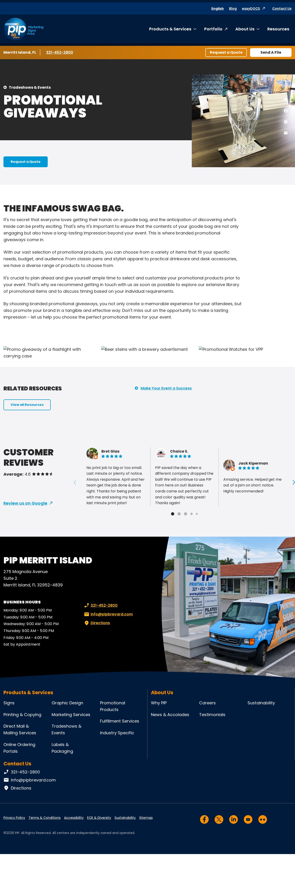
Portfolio (213, 29)
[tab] (172, 513)
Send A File (270, 52)
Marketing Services (71, 714)
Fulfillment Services (119, 721)
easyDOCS (251, 8)
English (217, 8)
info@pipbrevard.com (112, 614)
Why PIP (159, 703)
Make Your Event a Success (166, 388)
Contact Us (282, 8)
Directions (100, 623)
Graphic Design (67, 703)
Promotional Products (112, 706)
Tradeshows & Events (30, 87)
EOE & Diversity (99, 817)
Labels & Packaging (62, 748)
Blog (233, 8)
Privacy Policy (14, 817)
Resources (278, 29)
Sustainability (261, 703)
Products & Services (170, 29)
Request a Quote (226, 52)
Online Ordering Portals (19, 748)
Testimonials (212, 714)
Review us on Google (25, 503)
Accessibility (74, 817)
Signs (9, 703)
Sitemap (146, 817)
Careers (207, 703)
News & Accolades (170, 714)
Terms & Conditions (45, 817)
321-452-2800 (60, 52)
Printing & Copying (22, 714)
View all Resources (27, 404)
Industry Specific (117, 733)
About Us (244, 29)
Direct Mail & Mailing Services (19, 729)
